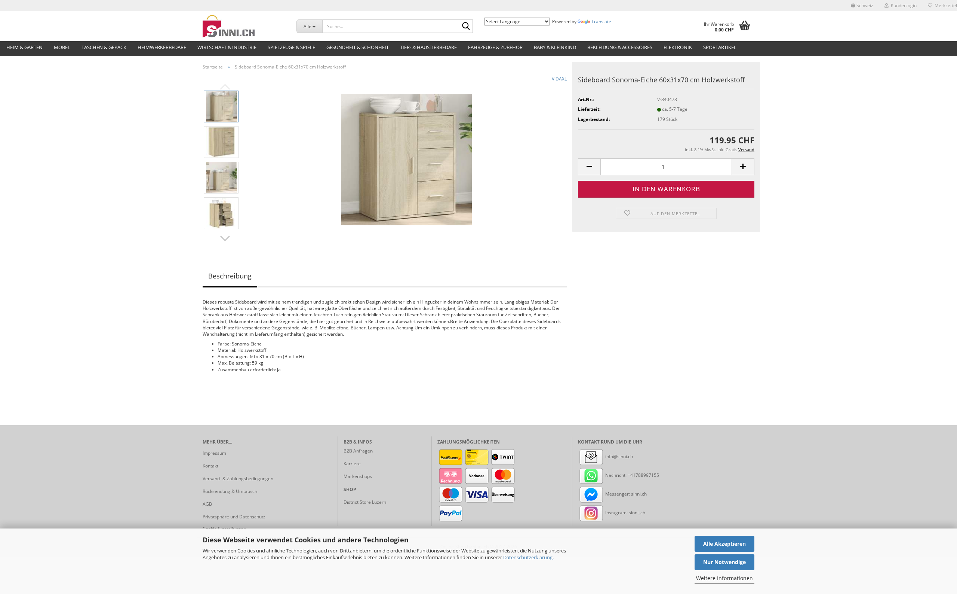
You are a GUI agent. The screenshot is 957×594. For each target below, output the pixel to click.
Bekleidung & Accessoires (619, 47)
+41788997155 (643, 475)
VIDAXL (559, 79)
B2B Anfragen (358, 451)
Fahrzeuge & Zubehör (495, 47)
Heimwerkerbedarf (162, 47)
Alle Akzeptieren (724, 543)
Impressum (214, 453)
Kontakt (210, 466)
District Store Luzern (365, 502)
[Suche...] (466, 26)
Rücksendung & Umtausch (230, 491)
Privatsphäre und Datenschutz (234, 517)
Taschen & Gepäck (103, 47)
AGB (207, 504)
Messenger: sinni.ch (625, 494)
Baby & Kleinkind (555, 47)
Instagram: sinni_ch (624, 512)
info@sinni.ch (618, 456)
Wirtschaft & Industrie (226, 47)
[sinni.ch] (244, 26)
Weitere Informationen (724, 578)
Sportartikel (719, 47)
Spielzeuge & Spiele (291, 47)
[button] (862, 5)
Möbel (62, 47)
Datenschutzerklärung (528, 557)
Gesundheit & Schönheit (357, 47)
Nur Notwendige (724, 562)
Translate (601, 21)
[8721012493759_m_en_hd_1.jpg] (406, 159)
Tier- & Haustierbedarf (428, 47)
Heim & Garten (24, 47)
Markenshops (358, 476)
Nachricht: (616, 475)
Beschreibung (230, 275)
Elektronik (678, 47)
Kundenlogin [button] (903, 5)
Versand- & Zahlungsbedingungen (238, 478)
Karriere (352, 463)
